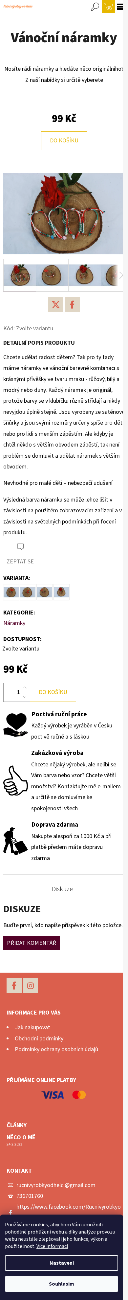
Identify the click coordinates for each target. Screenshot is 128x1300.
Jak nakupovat (32, 1027)
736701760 (29, 1196)
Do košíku (64, 141)
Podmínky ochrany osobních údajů (56, 1049)
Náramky (14, 623)
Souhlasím (61, 1284)
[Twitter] (55, 304)
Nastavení (62, 1263)
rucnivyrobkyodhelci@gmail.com (56, 1185)
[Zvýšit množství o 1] (24, 687)
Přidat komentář (31, 943)
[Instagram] (30, 985)
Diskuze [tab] (62, 889)
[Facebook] (72, 304)
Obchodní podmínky (39, 1039)
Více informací (52, 1246)
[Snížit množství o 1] (24, 697)
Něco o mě (21, 1137)
